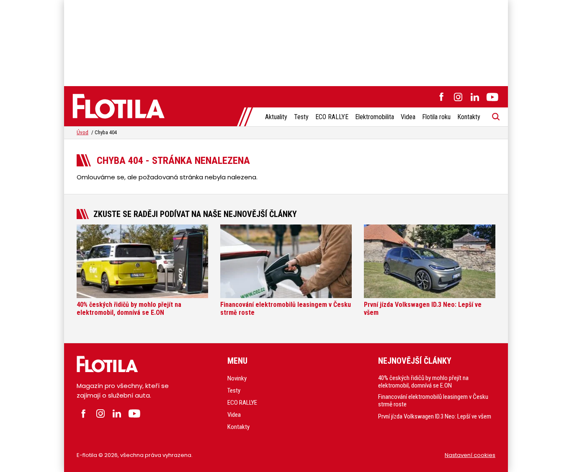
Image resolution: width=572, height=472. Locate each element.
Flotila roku (436, 117)
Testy (301, 117)
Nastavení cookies (470, 455)
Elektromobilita (374, 117)
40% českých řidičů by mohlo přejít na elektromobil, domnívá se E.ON (423, 381)
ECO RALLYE (331, 117)
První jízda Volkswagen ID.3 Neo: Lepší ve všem (434, 416)
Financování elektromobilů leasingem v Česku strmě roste (433, 400)
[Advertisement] (286, 42)
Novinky (237, 378)
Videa (408, 117)
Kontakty (468, 117)
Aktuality (276, 117)
